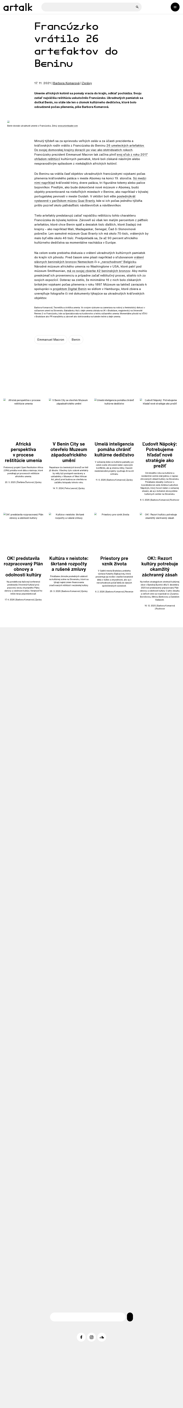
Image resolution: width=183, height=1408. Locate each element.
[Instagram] (91, 1337)
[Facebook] (81, 1337)
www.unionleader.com (68, 125)
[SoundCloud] (101, 1337)
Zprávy (87, 83)
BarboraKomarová (66, 83)
